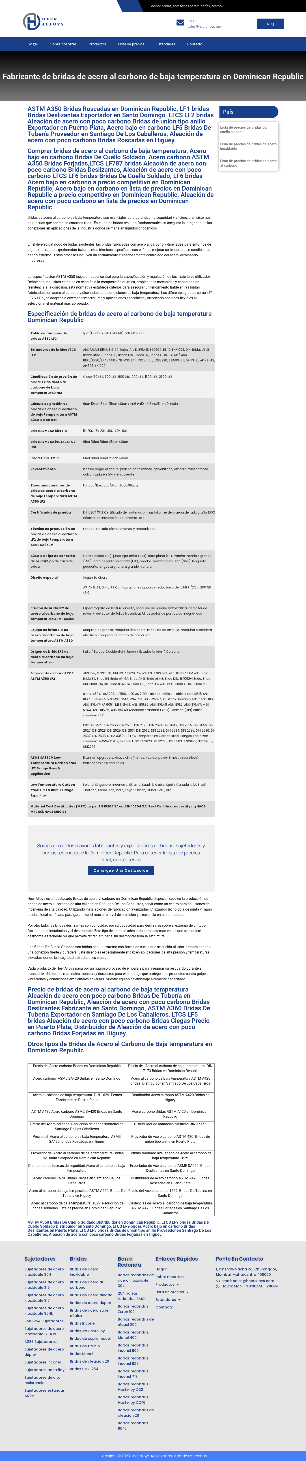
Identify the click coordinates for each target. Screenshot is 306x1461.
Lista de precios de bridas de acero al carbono (248, 163)
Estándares (165, 44)
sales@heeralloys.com (205, 26)
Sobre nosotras (63, 44)
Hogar (33, 44)
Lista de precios (131, 44)
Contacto (195, 44)
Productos (97, 44)
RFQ (270, 23)
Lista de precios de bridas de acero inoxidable (248, 146)
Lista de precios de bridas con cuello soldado (244, 129)
